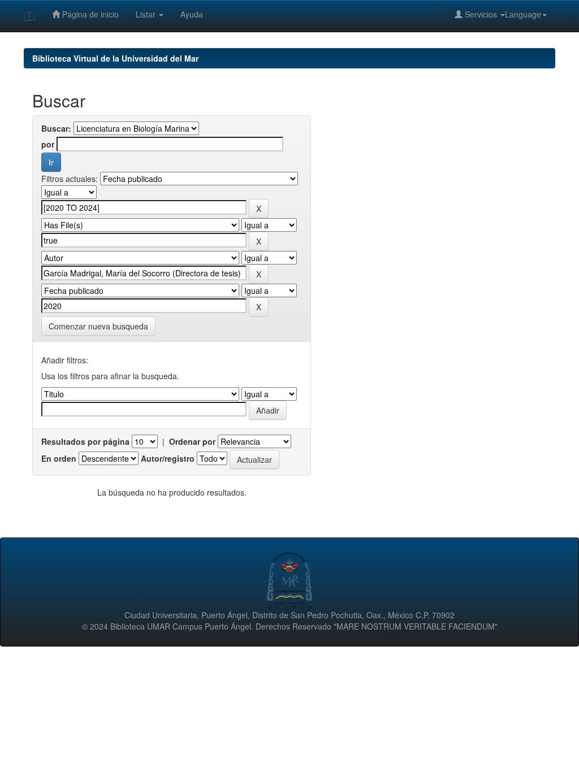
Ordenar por (192, 441)
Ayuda (191, 14)
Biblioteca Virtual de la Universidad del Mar (115, 58)
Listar (147, 14)
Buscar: (56, 128)
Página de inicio (89, 14)
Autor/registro (168, 458)
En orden (58, 458)
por (47, 144)
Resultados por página (85, 441)
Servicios (481, 14)
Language (523, 14)
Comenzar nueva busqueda (98, 326)
